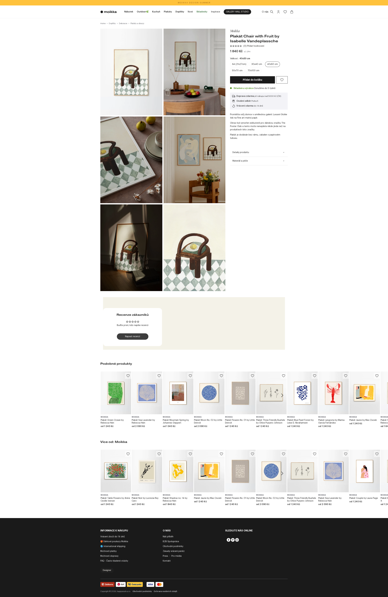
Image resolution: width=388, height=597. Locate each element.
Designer (107, 570)
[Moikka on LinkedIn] (240, 540)
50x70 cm (237, 71)
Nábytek (128, 12)
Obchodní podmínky (173, 546)
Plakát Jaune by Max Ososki (363, 420)
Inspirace (215, 12)
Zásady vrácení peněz (174, 551)
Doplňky (180, 12)
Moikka (235, 31)
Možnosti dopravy (109, 556)
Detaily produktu (240, 152)
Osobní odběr (243, 101)
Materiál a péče (240, 161)
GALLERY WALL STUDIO (237, 12)
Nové (190, 12)
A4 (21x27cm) (239, 64)
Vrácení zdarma (244, 106)
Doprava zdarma (245, 96)
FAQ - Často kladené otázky (114, 561)
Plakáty (168, 12)
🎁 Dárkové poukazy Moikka (114, 541)
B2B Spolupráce (171, 541)
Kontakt (167, 561)
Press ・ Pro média (172, 556)
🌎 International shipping (112, 546)
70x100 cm (253, 71)
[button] (236, 46)
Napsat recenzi (132, 336)
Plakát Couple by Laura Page (363, 498)
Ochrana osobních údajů (165, 591)
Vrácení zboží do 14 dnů (112, 537)
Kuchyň (156, 12)
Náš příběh (168, 537)
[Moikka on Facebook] (228, 540)
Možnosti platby (108, 551)
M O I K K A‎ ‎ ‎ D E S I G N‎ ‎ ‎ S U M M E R (194, 3)
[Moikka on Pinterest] (232, 540)
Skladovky (201, 12)
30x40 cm (256, 64)
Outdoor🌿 (143, 12)
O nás (265, 12)
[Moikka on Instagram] (236, 540)
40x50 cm (272, 64)
